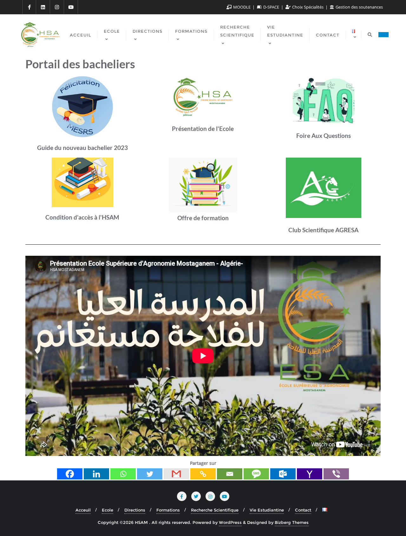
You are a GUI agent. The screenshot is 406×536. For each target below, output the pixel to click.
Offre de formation (203, 217)
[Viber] (336, 473)
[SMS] (256, 473)
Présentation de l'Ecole (203, 128)
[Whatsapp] (123, 473)
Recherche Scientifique (215, 509)
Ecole (107, 509)
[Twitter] (149, 473)
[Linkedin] (96, 473)
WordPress (230, 522)
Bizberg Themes (292, 522)
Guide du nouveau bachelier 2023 (82, 147)
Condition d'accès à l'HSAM (82, 217)
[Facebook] (69, 473)
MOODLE (242, 7)
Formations (168, 509)
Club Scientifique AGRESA (323, 230)
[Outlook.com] (283, 473)
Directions (134, 509)
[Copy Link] (203, 473)
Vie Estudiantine (267, 509)
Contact (303, 509)
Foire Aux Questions (323, 135)
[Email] (229, 473)
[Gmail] (176, 473)
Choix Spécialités (307, 7)
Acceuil (83, 509)
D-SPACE (271, 7)
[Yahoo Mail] (309, 473)
